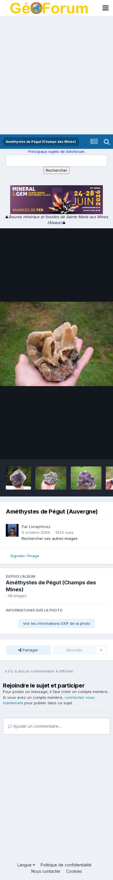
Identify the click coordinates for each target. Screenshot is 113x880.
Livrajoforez (39, 526)
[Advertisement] (56, 75)
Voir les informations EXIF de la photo (56, 623)
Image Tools (89, 449)
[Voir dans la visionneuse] (56, 344)
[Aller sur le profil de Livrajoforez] (12, 530)
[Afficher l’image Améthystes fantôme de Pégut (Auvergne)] (18, 478)
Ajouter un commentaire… (37, 726)
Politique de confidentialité (66, 864)
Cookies (74, 871)
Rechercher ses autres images (50, 538)
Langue (25, 864)
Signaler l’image (24, 555)
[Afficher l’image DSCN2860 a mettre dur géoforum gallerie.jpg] (86, 478)
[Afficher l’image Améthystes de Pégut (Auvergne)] (50, 478)
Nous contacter (46, 871)
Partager (29, 650)
